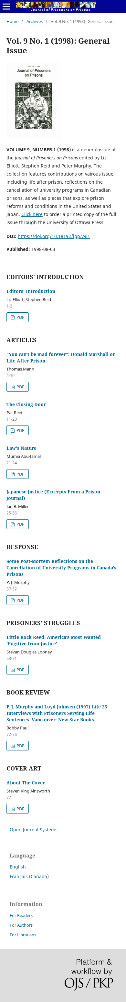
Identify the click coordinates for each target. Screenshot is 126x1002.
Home (12, 21)
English (18, 867)
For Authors (21, 925)
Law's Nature (21, 448)
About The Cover (25, 783)
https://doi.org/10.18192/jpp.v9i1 (54, 236)
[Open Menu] (6, 6)
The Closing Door (26, 404)
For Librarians (23, 935)
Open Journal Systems (34, 829)
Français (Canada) (29, 876)
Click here (32, 214)
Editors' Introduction (30, 291)
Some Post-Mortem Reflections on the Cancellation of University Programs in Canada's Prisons (61, 567)
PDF (20, 317)
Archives (34, 21)
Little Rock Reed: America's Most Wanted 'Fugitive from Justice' (53, 640)
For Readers (21, 915)
